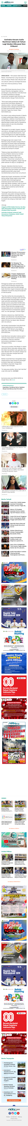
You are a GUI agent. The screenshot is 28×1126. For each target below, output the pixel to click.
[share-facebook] (10, 403)
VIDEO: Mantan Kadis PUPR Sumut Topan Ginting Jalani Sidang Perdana (20, 823)
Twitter (16, 1115)
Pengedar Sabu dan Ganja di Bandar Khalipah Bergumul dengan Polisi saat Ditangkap (21, 876)
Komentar (14, 406)
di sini (13, 380)
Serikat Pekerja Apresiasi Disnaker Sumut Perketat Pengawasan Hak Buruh (9, 1086)
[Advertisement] (14, 22)
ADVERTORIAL (17, 5)
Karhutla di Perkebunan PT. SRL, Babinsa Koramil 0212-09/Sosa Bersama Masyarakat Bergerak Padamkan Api (10, 1071)
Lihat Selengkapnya (13, 1100)
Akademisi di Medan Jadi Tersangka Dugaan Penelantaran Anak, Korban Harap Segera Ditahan (10, 1079)
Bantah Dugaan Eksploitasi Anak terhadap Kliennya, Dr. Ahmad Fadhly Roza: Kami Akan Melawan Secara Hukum (6, 810)
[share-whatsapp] (15, 403)
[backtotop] (14, 1106)
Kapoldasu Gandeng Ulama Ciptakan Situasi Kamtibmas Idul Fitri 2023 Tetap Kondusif (14, 388)
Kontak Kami (14, 1116)
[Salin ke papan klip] (18, 403)
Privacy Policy (14, 1118)
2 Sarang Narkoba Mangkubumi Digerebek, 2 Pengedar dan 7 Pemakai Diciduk (7, 863)
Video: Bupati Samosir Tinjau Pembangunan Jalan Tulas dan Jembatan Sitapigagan (6, 823)
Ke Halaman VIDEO (13, 828)
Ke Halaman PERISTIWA (14, 881)
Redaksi (8, 1116)
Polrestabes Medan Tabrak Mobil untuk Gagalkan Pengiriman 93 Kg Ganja (7, 876)
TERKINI (9, 5)
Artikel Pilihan (6, 851)
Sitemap (20, 1116)
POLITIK (5, 394)
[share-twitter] (13, 403)
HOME (3, 5)
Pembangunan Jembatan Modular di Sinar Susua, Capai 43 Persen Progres (10, 1064)
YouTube (19, 1115)
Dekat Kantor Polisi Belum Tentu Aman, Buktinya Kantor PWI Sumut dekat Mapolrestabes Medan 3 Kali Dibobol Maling (20, 863)
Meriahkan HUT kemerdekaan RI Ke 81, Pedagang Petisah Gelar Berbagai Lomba (10, 1093)
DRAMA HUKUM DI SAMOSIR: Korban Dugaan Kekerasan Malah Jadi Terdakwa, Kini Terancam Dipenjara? (20, 810)
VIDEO (3, 798)
